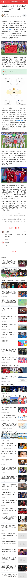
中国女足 (11, 29)
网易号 (7, 1)
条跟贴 (13, 251)
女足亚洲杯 (20, 121)
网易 (2, 2)
